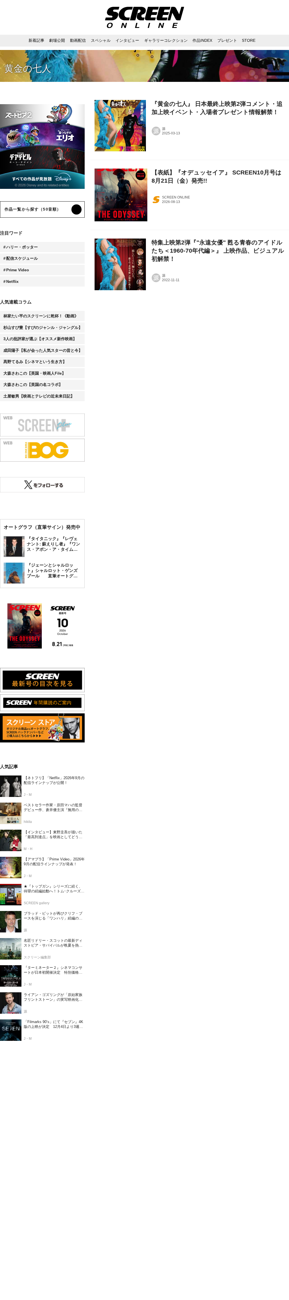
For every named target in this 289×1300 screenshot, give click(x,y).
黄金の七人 (27, 68)
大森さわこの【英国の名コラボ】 (33, 384)
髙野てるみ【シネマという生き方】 (35, 361)
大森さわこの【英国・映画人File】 (34, 373)
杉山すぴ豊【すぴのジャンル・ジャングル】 (42, 327)
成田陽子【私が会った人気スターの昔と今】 (42, 350)
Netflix (12, 281)
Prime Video (17, 270)
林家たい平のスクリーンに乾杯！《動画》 (40, 316)
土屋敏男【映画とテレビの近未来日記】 (39, 396)
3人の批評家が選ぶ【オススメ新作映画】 (40, 339)
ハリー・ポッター (22, 247)
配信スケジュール (22, 258)
